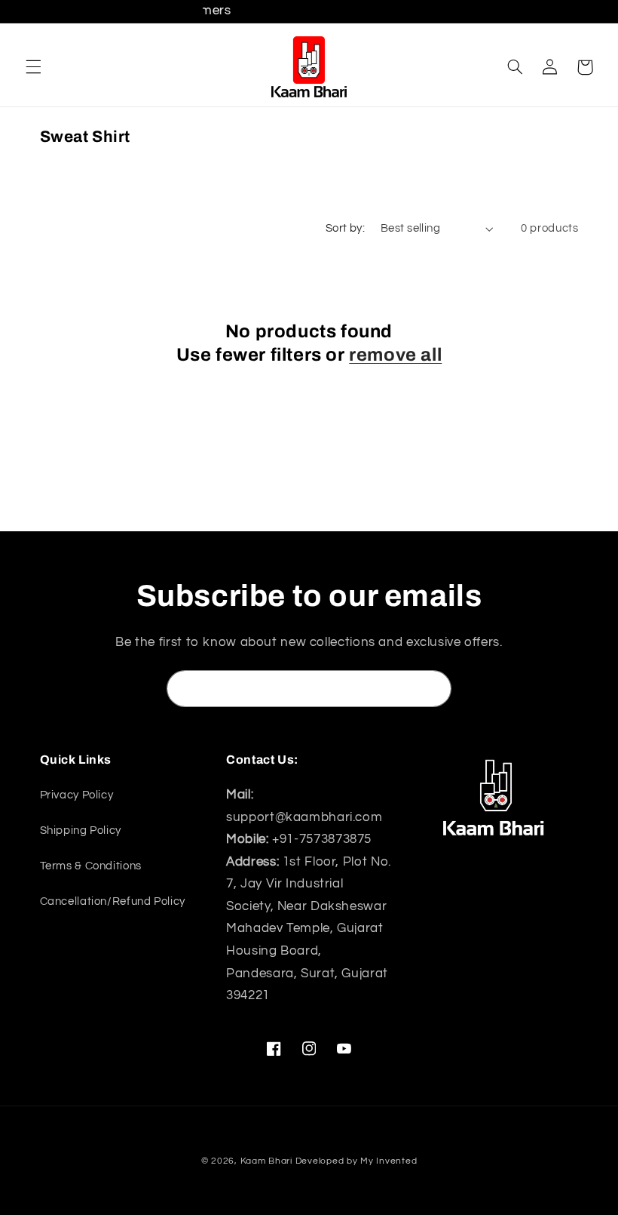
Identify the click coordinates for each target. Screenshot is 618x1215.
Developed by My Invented (356, 1161)
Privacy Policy (77, 795)
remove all (395, 354)
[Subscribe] (433, 688)
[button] (33, 67)
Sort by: (345, 228)
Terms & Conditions (91, 866)
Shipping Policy (80, 830)
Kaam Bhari (266, 1161)
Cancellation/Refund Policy (112, 901)
